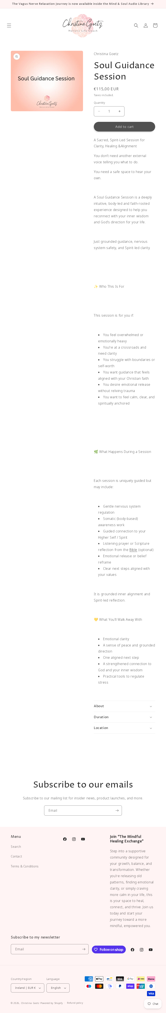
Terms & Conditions (25, 866)
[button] (9, 25)
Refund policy (75, 1002)
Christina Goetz (30, 1003)
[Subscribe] (117, 810)
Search (16, 847)
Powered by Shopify (51, 1003)
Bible (133, 549)
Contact (16, 856)
